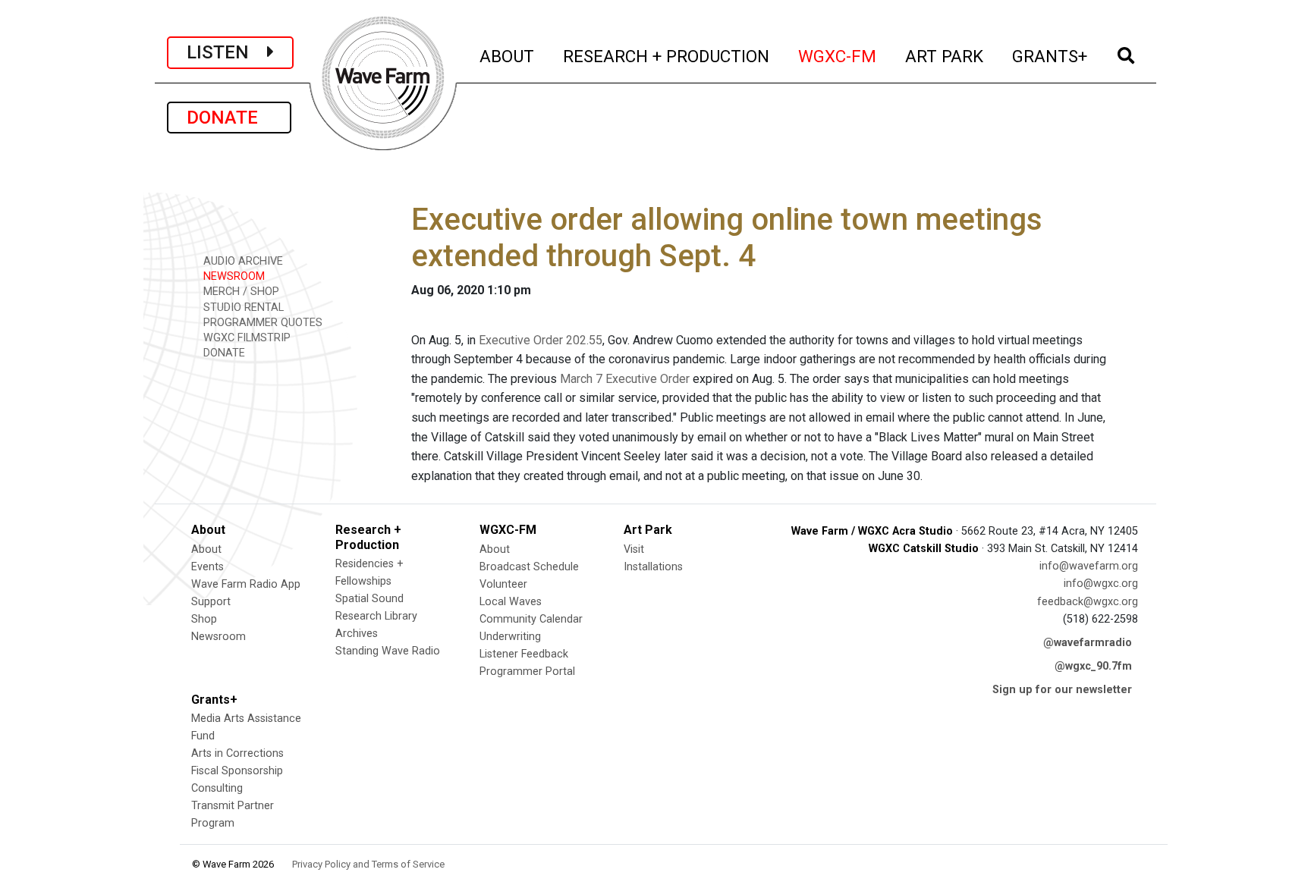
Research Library (376, 616)
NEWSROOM (232, 276)
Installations (653, 566)
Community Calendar (531, 619)
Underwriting (510, 636)
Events (207, 566)
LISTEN (227, 52)
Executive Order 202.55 (540, 340)
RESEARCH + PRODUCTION (666, 56)
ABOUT (507, 56)
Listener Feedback (523, 654)
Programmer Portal (527, 671)
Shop (204, 619)
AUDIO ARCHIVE (241, 261)
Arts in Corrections (237, 753)
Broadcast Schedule (529, 566)
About (206, 549)
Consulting (217, 788)
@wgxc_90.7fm (1093, 666)
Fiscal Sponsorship (237, 770)
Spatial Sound (369, 598)
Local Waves (510, 601)
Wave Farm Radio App (245, 584)
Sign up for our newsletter (1062, 689)
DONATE (229, 117)
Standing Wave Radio (387, 651)
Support (211, 601)
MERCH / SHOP (239, 291)
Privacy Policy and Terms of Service (368, 864)
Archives (356, 633)
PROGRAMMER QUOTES (261, 322)
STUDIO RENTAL (242, 307)
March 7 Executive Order (625, 379)
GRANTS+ (1050, 56)
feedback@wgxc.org (1087, 601)
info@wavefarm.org (1088, 566)
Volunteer (503, 584)
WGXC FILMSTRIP (245, 337)
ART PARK (945, 56)
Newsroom (218, 636)
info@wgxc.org (1101, 583)
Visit (634, 549)
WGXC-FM (838, 56)
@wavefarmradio (1087, 642)
